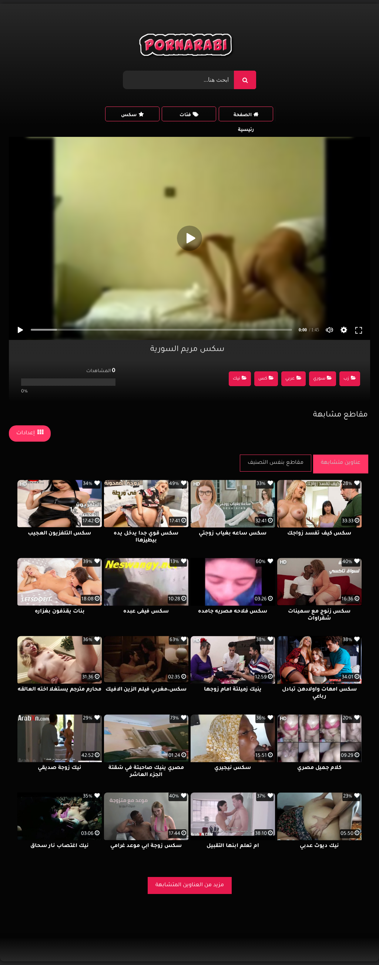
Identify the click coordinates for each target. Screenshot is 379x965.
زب (346, 379)
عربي (290, 379)
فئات (185, 115)
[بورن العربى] (187, 46)
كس (262, 379)
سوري (319, 379)
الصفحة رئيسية (244, 117)
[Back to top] (355, 943)
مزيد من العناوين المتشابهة (189, 885)
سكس (129, 115)
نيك (236, 379)
